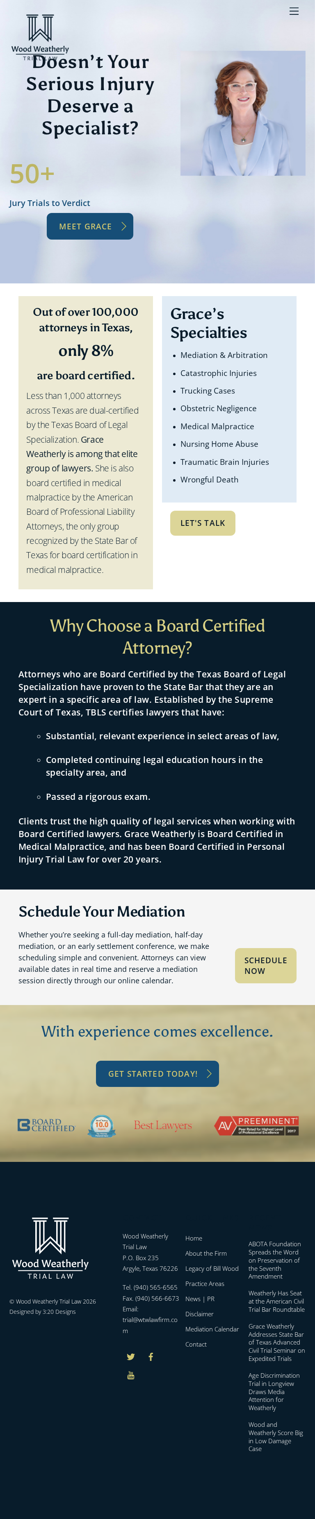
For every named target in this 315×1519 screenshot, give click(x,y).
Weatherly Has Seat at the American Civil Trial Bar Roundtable (277, 1301)
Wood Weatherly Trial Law (48, 1301)
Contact (196, 1344)
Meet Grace (85, 226)
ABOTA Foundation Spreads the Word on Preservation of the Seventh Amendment (275, 1260)
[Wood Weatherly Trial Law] (40, 59)
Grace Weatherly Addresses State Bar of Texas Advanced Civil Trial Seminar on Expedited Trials (277, 1342)
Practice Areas (204, 1283)
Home (193, 1238)
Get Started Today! (153, 1073)
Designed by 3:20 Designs (42, 1311)
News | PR (200, 1299)
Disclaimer (199, 1314)
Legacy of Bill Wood (212, 1268)
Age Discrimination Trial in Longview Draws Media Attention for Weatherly (274, 1392)
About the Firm (206, 1253)
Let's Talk (203, 522)
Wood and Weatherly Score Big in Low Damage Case (276, 1437)
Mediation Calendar (212, 1329)
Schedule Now (266, 965)
